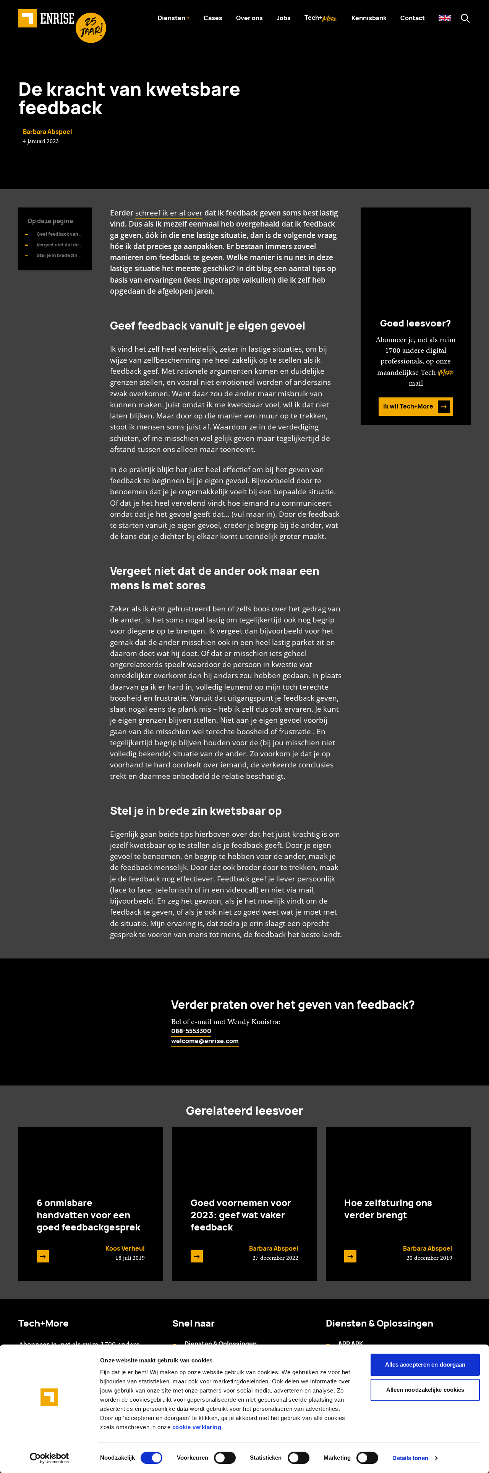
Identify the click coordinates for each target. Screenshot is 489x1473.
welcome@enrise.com (205, 1041)
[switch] (225, 1458)
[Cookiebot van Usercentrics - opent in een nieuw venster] (49, 1458)
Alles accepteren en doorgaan (425, 1364)
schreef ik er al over (168, 213)
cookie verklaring (197, 1427)
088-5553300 (191, 1031)
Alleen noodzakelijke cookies (425, 1389)
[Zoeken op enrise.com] (465, 18)
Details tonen (410, 1458)
